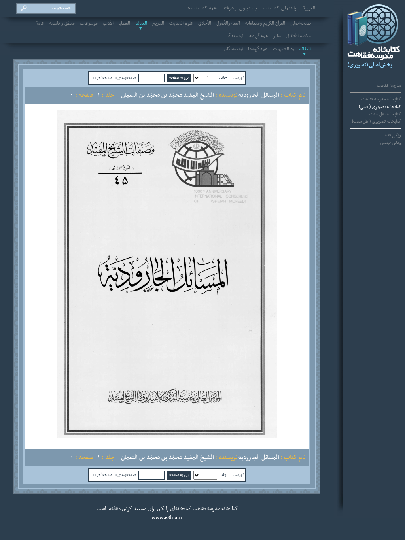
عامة (40, 23)
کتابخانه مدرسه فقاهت (381, 99)
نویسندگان (234, 36)
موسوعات (89, 23)
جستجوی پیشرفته (240, 8)
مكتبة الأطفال (298, 36)
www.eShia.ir (166, 518)
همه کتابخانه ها (201, 8)
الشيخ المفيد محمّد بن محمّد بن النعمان (167, 95)
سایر (277, 36)
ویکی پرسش (390, 143)
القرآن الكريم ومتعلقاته (265, 23)
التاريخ (158, 23)
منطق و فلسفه (62, 23)
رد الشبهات (283, 49)
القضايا (124, 23)
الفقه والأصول (228, 23)
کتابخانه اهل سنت (385, 114)
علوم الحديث (181, 23)
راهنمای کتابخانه (280, 8)
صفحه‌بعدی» (125, 77)
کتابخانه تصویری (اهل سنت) (376, 121)
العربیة (309, 8)
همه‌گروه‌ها (258, 36)
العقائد (141, 23)
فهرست (238, 77)
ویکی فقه (393, 135)
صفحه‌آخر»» (102, 77)
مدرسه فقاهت (389, 85)
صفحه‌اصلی (300, 23)
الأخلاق (204, 23)
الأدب (108, 23)
